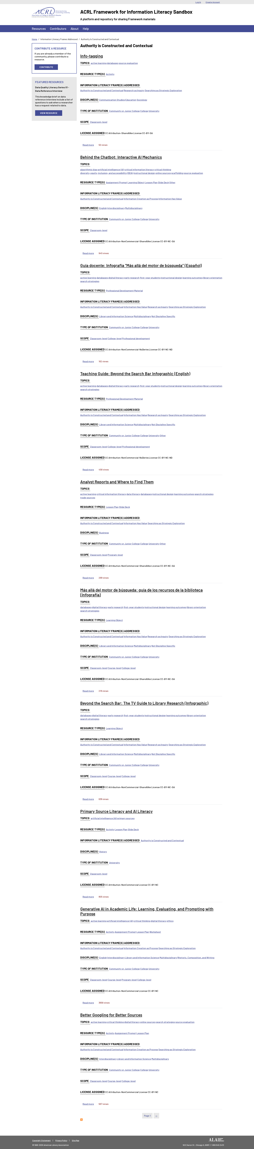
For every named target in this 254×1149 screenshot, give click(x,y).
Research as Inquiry (134, 90)
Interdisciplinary (116, 208)
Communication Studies (112, 99)
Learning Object (136, 182)
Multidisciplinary (133, 208)
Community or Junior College (124, 110)
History (103, 851)
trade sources (87, 497)
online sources (163, 173)
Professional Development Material (124, 290)
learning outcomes (193, 277)
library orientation (212, 277)
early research (131, 277)
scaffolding (177, 173)
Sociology (142, 99)
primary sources (125, 818)
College (144, 110)
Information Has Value (170, 198)
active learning (99, 63)
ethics (170, 920)
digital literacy (116, 277)
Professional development (136, 338)
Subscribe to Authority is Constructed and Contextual (81, 1119)
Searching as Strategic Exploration (163, 90)
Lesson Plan (151, 182)
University (154, 110)
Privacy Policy (61, 1140)
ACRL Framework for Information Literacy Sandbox (136, 12)
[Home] (51, 9)
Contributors (58, 28)
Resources (39, 28)
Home (34, 39)
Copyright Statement (41, 1140)
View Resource (48, 113)
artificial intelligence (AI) (111, 169)
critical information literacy (139, 169)
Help (86, 28)
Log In (198, 2)
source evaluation (128, 63)
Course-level (114, 668)
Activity (110, 74)
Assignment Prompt (116, 182)
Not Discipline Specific (163, 316)
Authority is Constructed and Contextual (101, 90)
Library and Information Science (116, 316)
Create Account (213, 2)
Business (104, 532)
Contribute (46, 67)
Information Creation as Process (141, 198)
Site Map (75, 1140)
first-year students (150, 277)
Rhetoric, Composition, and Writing (195, 957)
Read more (88, 144)
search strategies (89, 281)
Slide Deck (163, 182)
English (103, 208)
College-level (115, 338)
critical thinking (162, 169)
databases (112, 63)
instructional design (144, 173)
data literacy (133, 494)
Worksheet (155, 931)
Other (172, 182)
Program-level (115, 554)
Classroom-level (98, 122)
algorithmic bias (88, 169)
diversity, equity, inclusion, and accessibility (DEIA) (106, 173)
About (74, 28)
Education (130, 99)
